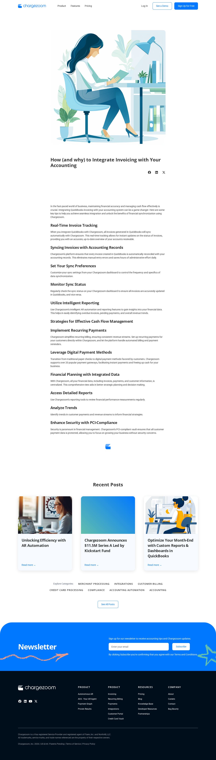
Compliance (96, 590)
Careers (171, 699)
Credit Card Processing (66, 590)
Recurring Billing (115, 699)
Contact (171, 704)
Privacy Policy (88, 744)
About (171, 694)
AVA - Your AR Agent (87, 699)
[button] (61, 6)
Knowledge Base (145, 704)
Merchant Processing (93, 583)
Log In (144, 6)
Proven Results (84, 709)
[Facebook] (20, 701)
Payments (112, 704)
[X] (36, 701)
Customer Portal (115, 713)
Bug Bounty (173, 709)
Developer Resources (147, 709)
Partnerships (144, 713)
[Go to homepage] (37, 687)
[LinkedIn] (25, 701)
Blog (140, 699)
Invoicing (112, 694)
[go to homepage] (32, 6)
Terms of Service (73, 744)
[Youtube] (30, 701)
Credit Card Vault (116, 718)
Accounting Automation (127, 590)
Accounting (158, 590)
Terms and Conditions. (186, 654)
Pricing (141, 694)
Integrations (123, 583)
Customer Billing (150, 583)
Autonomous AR (85, 694)
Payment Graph (85, 704)
